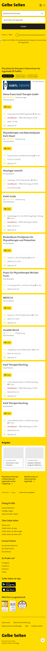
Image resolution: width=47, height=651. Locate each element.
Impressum (6, 622)
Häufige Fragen (7, 511)
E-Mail (8, 107)
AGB (26, 626)
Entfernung (32, 76)
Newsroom (6, 525)
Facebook (5, 566)
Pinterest (5, 569)
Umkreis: (7, 35)
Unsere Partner (9, 540)
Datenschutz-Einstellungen (12, 626)
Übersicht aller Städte (10, 514)
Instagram (5, 563)
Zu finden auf (8, 558)
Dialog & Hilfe (8, 503)
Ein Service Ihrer (10, 642)
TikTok (4, 572)
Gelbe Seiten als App (9, 528)
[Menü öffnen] (44, 5)
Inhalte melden (37, 626)
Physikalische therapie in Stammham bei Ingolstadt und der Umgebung (10, 480)
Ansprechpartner (8, 508)
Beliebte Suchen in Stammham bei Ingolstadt (31, 479)
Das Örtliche (6, 552)
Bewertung (20, 76)
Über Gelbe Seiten (10, 520)
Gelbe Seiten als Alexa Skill (11, 534)
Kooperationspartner (10, 545)
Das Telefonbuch (8, 549)
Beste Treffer (8, 76)
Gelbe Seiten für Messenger (12, 531)
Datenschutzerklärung (21, 622)
